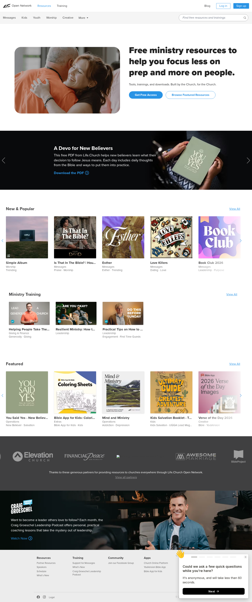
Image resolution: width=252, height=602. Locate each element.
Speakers (41, 567)
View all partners (126, 477)
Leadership (62, 333)
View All (234, 208)
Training (78, 558)
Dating (154, 270)
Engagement (110, 336)
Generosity (15, 336)
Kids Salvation (158, 425)
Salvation (29, 425)
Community (115, 558)
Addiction (108, 425)
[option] (30, 244)
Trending (11, 270)
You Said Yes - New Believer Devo (27, 418)
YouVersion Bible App (155, 567)
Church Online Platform (156, 563)
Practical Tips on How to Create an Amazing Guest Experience (123, 329)
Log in (223, 6)
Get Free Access (146, 95)
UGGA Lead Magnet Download (188, 425)
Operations (12, 421)
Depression (123, 425)
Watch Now (19, 538)
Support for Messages (84, 563)
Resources (44, 558)
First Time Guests (130, 336)
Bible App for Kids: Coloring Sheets (75, 418)
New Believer (14, 425)
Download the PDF (69, 173)
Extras (57, 421)
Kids (80, 425)
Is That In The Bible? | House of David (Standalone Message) (75, 263)
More (82, 18)
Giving (27, 336)
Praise (57, 270)
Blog (207, 6)
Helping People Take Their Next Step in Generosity (29, 329)
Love (163, 270)
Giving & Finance (19, 333)
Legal (52, 597)
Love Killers (159, 263)
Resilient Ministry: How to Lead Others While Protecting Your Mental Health (76, 329)
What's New (43, 575)
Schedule (41, 571)
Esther (107, 263)
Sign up (241, 6)
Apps (147, 558)
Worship (11, 266)
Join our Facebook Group (121, 563)
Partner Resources (46, 563)
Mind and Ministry (115, 418)
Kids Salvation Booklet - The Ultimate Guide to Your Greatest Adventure (171, 418)
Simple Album (16, 263)
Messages (60, 266)
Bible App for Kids (65, 425)
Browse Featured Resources (190, 95)
